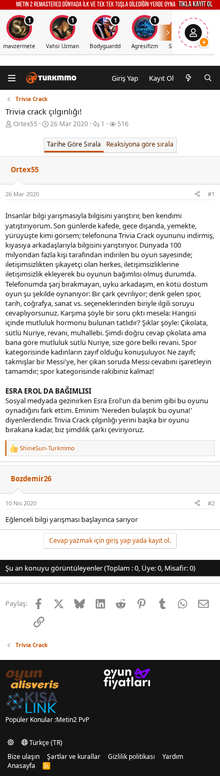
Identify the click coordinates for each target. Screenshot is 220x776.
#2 (211, 503)
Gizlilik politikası (131, 756)
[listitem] (62, 32)
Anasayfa (21, 765)
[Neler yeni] (189, 78)
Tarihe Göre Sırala (74, 144)
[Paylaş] (197, 193)
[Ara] (208, 78)
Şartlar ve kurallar (73, 756)
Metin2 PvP (72, 719)
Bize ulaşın (23, 756)
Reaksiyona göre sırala (140, 144)
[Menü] (12, 78)
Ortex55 (25, 123)
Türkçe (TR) (45, 742)
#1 (211, 194)
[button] (10, 742)
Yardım (172, 756)
